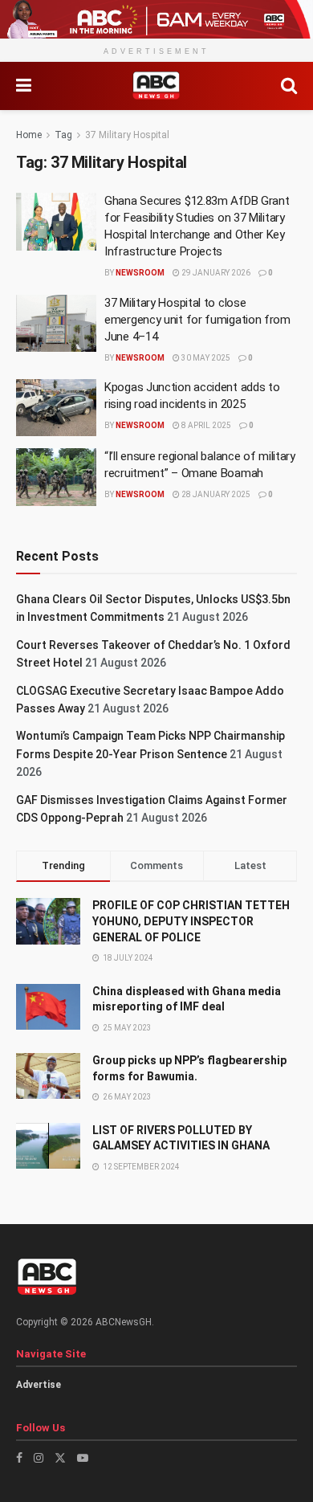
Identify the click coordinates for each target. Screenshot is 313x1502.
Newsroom (140, 272)
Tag (63, 135)
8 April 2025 (205, 425)
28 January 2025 (215, 494)
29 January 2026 (215, 272)
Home (29, 135)
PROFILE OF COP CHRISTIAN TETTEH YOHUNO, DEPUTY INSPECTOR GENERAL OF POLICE (191, 921)
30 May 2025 (205, 357)
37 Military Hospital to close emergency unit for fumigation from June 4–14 (197, 320)
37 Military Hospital (127, 135)
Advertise (38, 1384)
